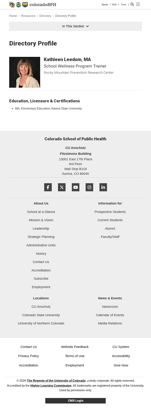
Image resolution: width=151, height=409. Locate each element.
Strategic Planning (41, 237)
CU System (121, 347)
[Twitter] (61, 192)
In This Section (73, 26)
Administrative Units (41, 245)
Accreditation (41, 270)
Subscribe (41, 278)
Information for (110, 203)
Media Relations (110, 323)
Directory (45, 15)
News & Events (110, 298)
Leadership (41, 228)
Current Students (110, 220)
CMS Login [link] (75, 400)
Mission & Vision (41, 220)
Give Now (121, 365)
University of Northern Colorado (41, 323)
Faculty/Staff (110, 237)
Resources (28, 15)
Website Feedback (75, 347)
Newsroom (110, 306)
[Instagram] (89, 192)
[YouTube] (75, 192)
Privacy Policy (28, 356)
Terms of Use (75, 356)
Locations (41, 298)
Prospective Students (110, 212)
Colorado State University (41, 315)
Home (13, 15)
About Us (41, 203)
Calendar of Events (110, 315)
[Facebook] (48, 192)
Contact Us (41, 262)
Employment (41, 287)
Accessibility (121, 356)
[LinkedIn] (103, 192)
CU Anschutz (41, 306)
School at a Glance (41, 212)
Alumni (110, 228)
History (41, 253)
